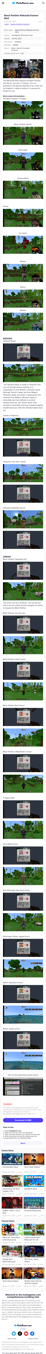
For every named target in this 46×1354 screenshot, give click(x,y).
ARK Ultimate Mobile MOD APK (32, 1353)
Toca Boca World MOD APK (11, 1353)
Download (23, 1120)
